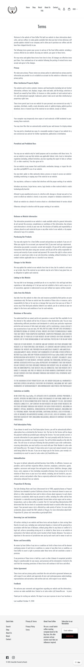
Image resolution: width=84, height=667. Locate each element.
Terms (28, 629)
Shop (7, 629)
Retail (8, 636)
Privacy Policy (30, 626)
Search (8, 626)
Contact (8, 639)
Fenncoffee (13, 662)
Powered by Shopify (22, 662)
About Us (9, 633)
